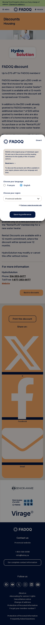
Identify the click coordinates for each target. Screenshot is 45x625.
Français (11, 185)
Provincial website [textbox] (13, 198)
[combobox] (22, 198)
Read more (9, 163)
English (27, 185)
